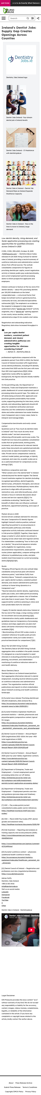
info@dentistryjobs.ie (10, 886)
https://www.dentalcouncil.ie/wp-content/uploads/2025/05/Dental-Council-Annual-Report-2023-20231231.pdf (18, 761)
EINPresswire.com (9, 254)
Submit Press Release (12, 1087)
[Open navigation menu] (4, 18)
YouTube (5, 900)
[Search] (27, 18)
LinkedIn (5, 892)
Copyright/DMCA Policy (14, 1092)
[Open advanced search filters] (32, 18)
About (11, 1083)
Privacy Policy (30, 1092)
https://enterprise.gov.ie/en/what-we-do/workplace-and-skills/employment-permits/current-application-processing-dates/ (20, 780)
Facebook (5, 897)
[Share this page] (38, 18)
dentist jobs (21, 309)
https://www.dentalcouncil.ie (13, 874)
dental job (20, 312)
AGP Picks (5, 3)
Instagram (6, 895)
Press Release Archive (23, 1083)
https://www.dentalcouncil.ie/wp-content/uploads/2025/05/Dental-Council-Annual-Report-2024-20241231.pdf (18, 744)
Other (4, 906)
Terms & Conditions (29, 1087)
